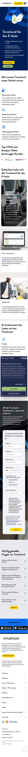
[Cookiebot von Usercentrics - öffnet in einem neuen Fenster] (21, 358)
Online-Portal (6, 260)
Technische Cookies (13, 393)
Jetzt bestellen (7, 66)
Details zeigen (19, 384)
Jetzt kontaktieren (8, 62)
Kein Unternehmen (13, 484)
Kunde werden (18, 3)
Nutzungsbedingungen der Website (11, 731)
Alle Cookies (13, 389)
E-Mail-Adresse (9, 459)
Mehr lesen (14, 607)
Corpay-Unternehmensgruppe (12, 520)
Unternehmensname (11, 490)
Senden (16, 529)
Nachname (8, 451)
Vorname (8, 443)
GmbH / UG (11, 482)
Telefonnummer (9, 467)
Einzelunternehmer (13, 479)
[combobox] (8, 470)
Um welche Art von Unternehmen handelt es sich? (13, 476)
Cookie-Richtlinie (6, 734)
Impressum (5, 729)
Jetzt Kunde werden (8, 656)
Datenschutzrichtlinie (11, 524)
